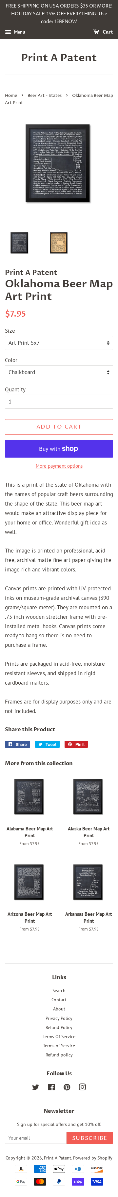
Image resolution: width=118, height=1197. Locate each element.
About (59, 1009)
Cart (107, 32)
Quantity (15, 389)
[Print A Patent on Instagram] (82, 1088)
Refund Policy (59, 1027)
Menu (19, 32)
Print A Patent (59, 58)
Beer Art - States (45, 95)
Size (10, 330)
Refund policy (59, 1055)
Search (59, 990)
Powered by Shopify (92, 1158)
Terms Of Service (59, 1036)
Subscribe (90, 1138)
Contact (59, 999)
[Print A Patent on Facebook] (51, 1088)
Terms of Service (59, 1045)
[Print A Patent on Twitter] (35, 1088)
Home (11, 95)
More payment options (59, 466)
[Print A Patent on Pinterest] (66, 1088)
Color (11, 360)
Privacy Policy (59, 1018)
